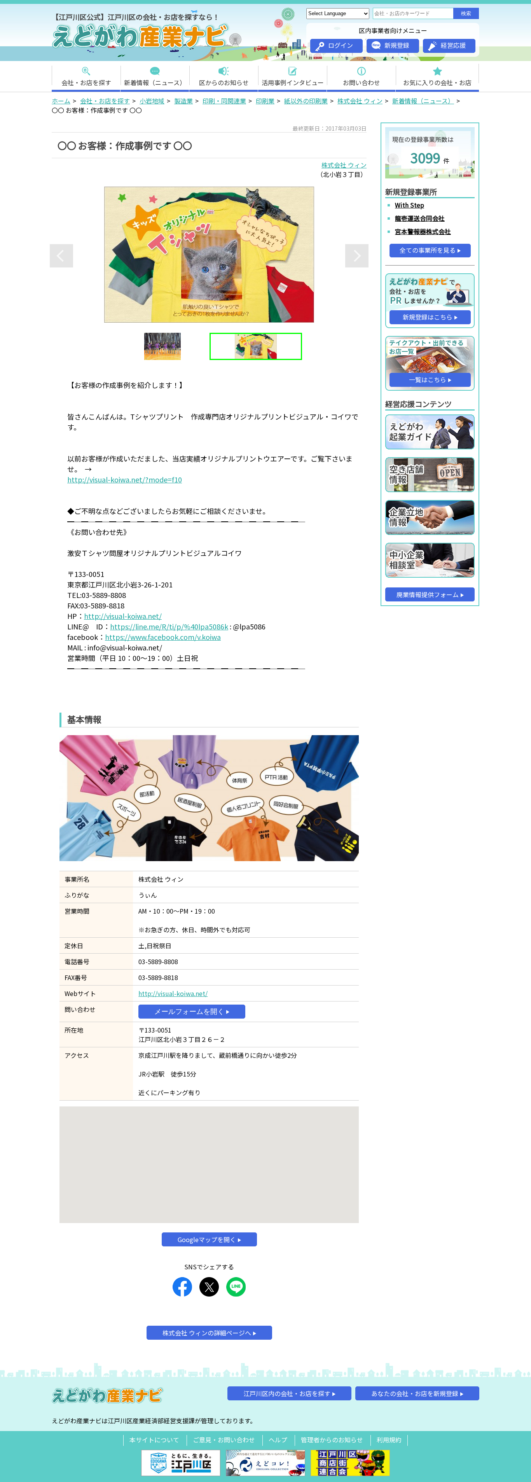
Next (357, 255)
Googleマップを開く (207, 1239)
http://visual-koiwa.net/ (123, 616)
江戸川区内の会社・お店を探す (286, 1393)
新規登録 (396, 45)
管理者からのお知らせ (332, 1439)
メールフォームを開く (189, 1011)
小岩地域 (152, 100)
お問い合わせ (361, 82)
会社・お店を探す (86, 82)
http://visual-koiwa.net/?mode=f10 (124, 479)
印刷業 (265, 100)
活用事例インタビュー (293, 82)
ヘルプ (278, 1439)
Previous (61, 255)
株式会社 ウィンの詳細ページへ (206, 1332)
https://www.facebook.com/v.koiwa (163, 637)
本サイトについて (154, 1439)
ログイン (340, 45)
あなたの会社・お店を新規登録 (414, 1393)
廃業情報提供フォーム (428, 594)
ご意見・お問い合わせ (224, 1439)
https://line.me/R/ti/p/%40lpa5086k (169, 626)
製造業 (183, 100)
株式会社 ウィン (360, 100)
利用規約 (389, 1439)
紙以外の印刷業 (306, 100)
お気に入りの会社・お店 (437, 82)
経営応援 (453, 45)
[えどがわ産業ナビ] (141, 47)
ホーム (61, 100)
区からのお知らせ (224, 82)
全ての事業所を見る (428, 250)
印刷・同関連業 (224, 100)
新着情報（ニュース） (155, 82)
